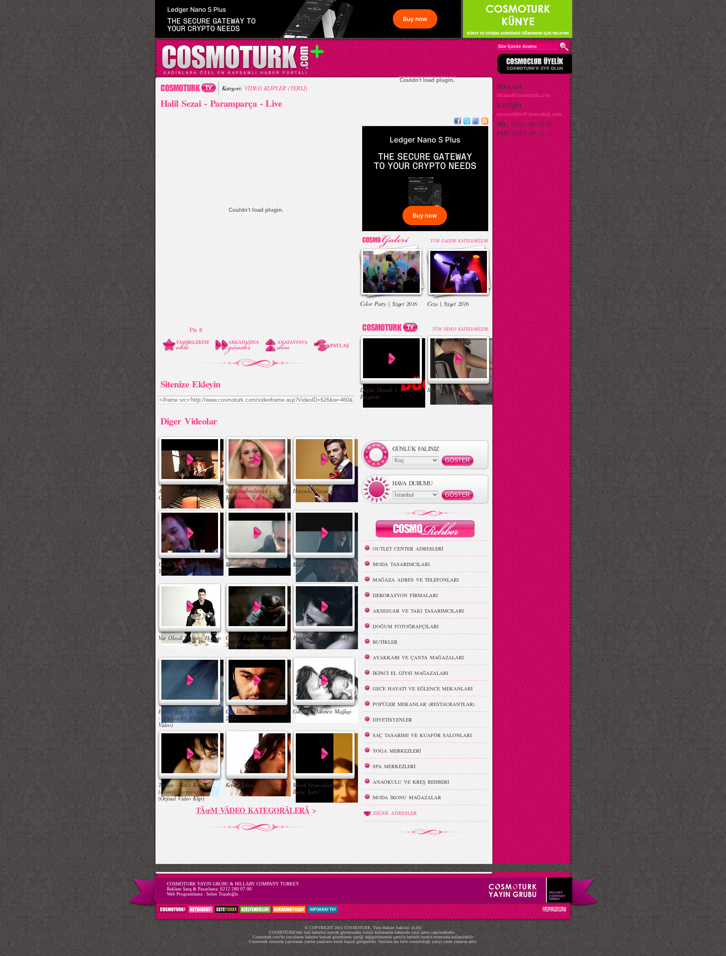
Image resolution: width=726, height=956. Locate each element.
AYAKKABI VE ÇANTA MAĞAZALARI (418, 657)
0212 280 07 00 (236, 888)
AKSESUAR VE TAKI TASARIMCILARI (418, 610)
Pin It (196, 330)
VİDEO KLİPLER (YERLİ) (276, 88)
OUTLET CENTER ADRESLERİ (408, 548)
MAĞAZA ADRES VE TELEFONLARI (416, 579)
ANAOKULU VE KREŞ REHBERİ (411, 781)
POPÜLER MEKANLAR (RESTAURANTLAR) (424, 704)
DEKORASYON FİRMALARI (405, 595)
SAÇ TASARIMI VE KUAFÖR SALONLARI (422, 735)
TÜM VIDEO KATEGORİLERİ (460, 329)
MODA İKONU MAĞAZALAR (407, 797)
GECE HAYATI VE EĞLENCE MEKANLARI (423, 688)
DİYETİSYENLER (392, 719)
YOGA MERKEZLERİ (397, 750)
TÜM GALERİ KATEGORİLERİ (459, 240)
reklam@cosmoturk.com (523, 95)
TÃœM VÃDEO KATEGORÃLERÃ (252, 810)
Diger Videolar (188, 420)
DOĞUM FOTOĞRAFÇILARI (406, 626)
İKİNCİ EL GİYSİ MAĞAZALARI (410, 672)
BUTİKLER (385, 641)
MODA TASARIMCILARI (401, 564)
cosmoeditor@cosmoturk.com (529, 114)
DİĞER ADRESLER (395, 812)
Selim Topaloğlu (222, 893)
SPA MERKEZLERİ (394, 766)
